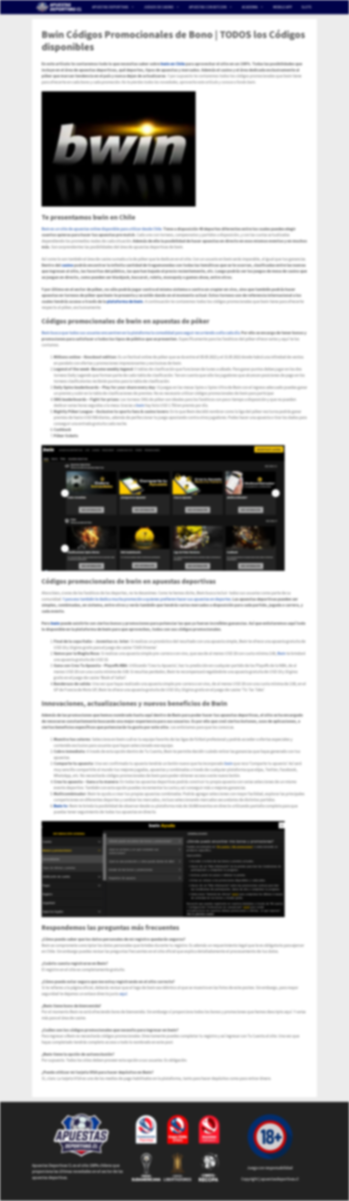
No (218, 36)
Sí (233, 36)
